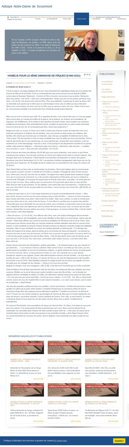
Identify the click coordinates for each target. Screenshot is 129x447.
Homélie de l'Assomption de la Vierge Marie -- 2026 (25, 360)
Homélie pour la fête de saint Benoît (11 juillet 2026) (100, 360)
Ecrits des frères (108, 211)
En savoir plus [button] (60, 441)
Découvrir (38, 379)
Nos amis (109, 19)
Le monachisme (107, 205)
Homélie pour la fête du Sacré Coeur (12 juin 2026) (63, 403)
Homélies (107, 138)
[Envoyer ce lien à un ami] (87, 74)
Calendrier (96, 19)
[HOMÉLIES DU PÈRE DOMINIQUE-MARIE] (27, 347)
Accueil (38, 19)
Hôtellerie (67, 19)
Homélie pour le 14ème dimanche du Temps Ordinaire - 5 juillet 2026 (26, 403)
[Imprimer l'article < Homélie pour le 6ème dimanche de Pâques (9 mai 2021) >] (85, 74)
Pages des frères (108, 97)
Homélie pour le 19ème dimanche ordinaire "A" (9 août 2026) (64, 360)
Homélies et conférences (112, 107)
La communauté (51, 19)
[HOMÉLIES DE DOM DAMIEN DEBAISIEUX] (64, 347)
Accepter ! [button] (119, 441)
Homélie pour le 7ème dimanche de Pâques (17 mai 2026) (100, 403)
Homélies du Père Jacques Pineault (24, 83)
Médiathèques (107, 216)
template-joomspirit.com (128, 411)
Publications (81, 19)
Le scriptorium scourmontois (107, 83)
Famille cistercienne (109, 201)
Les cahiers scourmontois (107, 90)
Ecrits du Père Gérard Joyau (113, 151)
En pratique (122, 19)
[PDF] (90, 74)
